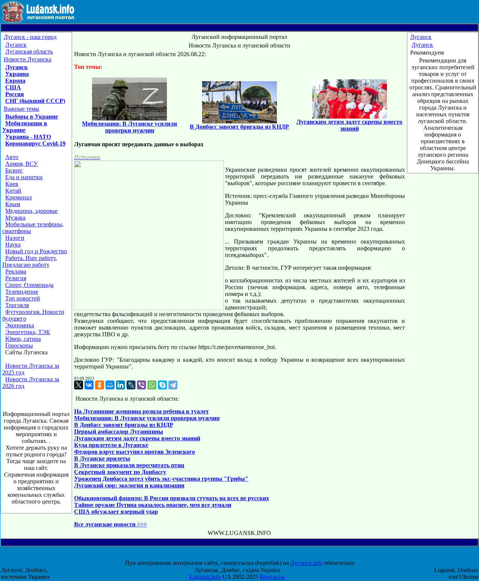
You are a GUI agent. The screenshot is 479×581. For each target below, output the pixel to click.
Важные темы (21, 109)
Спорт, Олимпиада (29, 285)
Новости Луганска (27, 59)
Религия (15, 278)
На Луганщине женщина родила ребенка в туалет (141, 411)
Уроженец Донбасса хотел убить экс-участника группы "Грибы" (161, 478)
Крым (12, 204)
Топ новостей (22, 298)
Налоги (14, 238)
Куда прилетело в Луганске (111, 445)
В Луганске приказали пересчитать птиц (129, 465)
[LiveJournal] (130, 384)
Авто (11, 157)
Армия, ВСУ (21, 163)
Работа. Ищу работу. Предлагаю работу (29, 261)
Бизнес (14, 170)
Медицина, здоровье (31, 211)
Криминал (18, 197)
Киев (11, 184)
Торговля (17, 305)
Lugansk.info (205, 577)
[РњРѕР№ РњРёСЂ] (110, 384)
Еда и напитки (24, 177)
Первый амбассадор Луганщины (118, 431)
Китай (13, 190)
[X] (78, 384)
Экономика (19, 325)
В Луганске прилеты (102, 458)
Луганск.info (306, 563)
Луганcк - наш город (30, 37)
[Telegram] (172, 384)
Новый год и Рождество (36, 251)
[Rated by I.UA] (246, 556)
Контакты (272, 577)
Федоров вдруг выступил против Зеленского (134, 452)
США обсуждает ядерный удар (116, 511)
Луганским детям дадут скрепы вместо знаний (137, 438)
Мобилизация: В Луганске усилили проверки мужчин (147, 418)
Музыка (15, 217)
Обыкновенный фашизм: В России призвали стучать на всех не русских (171, 498)
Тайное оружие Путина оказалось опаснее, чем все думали (152, 505)
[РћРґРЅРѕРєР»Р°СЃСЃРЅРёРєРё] (99, 384)
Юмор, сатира (23, 339)
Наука (13, 244)
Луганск (16, 45)
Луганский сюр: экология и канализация (129, 485)
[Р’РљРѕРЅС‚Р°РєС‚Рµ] (89, 384)
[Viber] (141, 384)
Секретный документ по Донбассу (120, 472)
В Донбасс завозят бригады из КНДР (123, 425)
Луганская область (29, 51)
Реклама (15, 271)
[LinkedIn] (120, 384)
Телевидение (21, 291)
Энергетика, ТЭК (27, 332)
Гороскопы (19, 345)
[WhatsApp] (151, 384)
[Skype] (162, 384)
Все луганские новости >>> (110, 524)
